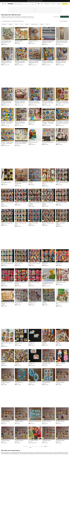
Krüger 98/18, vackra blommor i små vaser (7, 283)
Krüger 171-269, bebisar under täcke (20, 223)
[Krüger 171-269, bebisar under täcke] (21, 215)
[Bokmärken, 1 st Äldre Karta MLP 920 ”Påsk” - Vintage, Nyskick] (7, 134)
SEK (42, 3)
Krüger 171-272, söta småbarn (61, 202)
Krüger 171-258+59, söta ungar (34, 263)
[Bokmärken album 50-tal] (35, 33)
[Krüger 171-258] (62, 255)
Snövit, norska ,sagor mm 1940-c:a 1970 (62, 303)
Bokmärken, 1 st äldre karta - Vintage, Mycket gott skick (6, 62)
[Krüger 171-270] (48, 255)
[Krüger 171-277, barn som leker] (21, 195)
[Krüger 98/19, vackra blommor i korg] (35, 274)
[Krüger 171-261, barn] (21, 255)
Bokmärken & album (7, 21)
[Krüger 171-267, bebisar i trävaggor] (62, 215)
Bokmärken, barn (32, 342)
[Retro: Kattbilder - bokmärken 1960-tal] (48, 174)
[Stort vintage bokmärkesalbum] (48, 134)
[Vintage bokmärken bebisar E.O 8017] (7, 335)
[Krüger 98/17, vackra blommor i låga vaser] (21, 274)
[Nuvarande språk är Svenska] (39, 4)
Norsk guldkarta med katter (6, 182)
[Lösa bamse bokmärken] (48, 355)
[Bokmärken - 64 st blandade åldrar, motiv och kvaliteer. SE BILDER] (21, 134)
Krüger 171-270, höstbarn (33, 222)
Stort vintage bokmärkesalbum (47, 142)
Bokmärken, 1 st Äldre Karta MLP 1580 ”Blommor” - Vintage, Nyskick (62, 102)
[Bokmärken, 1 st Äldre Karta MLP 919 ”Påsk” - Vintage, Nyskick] (7, 114)
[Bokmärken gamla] (35, 114)
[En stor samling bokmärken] (35, 433)
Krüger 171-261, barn (19, 263)
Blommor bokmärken (18, 302)
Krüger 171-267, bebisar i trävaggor (60, 223)
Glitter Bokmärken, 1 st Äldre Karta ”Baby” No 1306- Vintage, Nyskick (62, 122)
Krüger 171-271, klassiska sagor (7, 222)
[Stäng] (69, 1)
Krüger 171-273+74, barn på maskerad (47, 203)
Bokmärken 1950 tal (32, 302)
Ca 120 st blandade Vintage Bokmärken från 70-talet (6, 42)
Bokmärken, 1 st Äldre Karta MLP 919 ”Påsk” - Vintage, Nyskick (7, 122)
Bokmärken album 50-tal (33, 41)
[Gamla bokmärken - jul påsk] (62, 274)
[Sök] (32, 4)
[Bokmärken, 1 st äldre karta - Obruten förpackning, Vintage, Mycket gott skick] (48, 53)
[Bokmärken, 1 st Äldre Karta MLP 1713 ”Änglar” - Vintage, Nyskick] (48, 114)
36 (41, 446)
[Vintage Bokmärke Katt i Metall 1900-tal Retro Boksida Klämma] (62, 33)
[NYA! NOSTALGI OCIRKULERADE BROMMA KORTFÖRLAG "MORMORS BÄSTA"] (48, 33)
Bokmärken (31, 182)
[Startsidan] (10, 4)
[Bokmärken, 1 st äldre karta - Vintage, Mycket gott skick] (7, 53)
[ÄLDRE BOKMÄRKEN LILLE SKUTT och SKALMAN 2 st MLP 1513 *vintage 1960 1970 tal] (48, 274)
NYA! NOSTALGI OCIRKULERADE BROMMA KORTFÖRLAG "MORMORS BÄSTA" (48, 42)
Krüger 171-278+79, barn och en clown (7, 203)
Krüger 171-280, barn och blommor (62, 182)
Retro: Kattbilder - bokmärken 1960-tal (47, 183)
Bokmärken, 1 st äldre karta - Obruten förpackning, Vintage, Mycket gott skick (47, 62)
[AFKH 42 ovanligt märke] (35, 134)
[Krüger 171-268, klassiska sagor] (48, 215)
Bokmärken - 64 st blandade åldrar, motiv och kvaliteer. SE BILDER (21, 143)
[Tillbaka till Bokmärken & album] (2, 21)
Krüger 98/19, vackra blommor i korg (34, 283)
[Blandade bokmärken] (21, 33)
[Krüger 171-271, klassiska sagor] (7, 215)
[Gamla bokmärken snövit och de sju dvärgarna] (7, 295)
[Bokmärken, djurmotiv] (21, 335)
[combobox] (24, 4)
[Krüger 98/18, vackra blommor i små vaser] (7, 274)
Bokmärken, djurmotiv (19, 342)
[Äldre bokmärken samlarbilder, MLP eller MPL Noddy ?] (21, 174)
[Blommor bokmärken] (21, 295)
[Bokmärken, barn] (35, 335)
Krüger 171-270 (45, 263)
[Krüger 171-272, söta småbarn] (62, 195)
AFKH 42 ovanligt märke (33, 142)
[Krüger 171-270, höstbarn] (35, 215)
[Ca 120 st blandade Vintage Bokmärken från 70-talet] (7, 33)
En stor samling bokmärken (33, 440)
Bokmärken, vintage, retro (60, 363)
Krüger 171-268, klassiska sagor (48, 222)
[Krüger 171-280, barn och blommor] (62, 174)
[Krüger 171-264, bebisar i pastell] (7, 255)
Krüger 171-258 (59, 263)
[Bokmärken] (35, 174)
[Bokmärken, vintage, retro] (62, 355)
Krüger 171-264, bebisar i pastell (7, 263)
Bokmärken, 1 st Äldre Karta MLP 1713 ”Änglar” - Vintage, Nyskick (48, 122)
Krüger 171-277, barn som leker (20, 202)
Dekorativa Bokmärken (19, 382)
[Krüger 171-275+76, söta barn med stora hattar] (35, 195)
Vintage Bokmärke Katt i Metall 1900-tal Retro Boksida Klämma (61, 42)
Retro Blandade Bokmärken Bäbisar (35, 421)
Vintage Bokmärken (32, 382)
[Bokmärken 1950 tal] (35, 295)
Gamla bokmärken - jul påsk (61, 282)
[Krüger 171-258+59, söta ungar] (35, 255)
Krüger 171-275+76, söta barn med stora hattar (35, 203)
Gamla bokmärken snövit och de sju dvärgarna (7, 303)
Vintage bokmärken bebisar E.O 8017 (7, 343)
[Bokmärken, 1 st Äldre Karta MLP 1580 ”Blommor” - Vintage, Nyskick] (62, 94)
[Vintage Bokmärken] (35, 374)
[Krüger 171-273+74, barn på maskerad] (48, 195)
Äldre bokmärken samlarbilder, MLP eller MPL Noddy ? (21, 183)
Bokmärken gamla (32, 121)
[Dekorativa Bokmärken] (21, 374)
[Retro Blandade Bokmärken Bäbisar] (35, 413)
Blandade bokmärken (19, 41)
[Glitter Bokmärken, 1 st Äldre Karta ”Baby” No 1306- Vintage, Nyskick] (62, 114)
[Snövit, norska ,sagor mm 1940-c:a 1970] (62, 295)
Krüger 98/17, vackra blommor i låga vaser (20, 283)
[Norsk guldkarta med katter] (7, 174)
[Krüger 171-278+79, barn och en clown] (7, 195)
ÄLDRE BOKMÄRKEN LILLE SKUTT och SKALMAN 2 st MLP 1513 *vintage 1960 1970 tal (48, 283)
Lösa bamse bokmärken (46, 363)
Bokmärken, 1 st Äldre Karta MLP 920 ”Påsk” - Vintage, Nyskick (7, 143)
